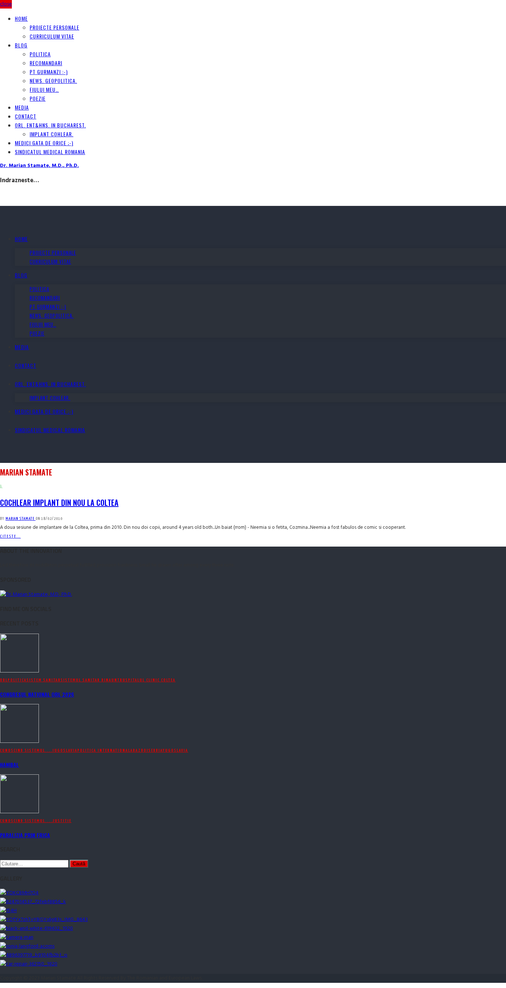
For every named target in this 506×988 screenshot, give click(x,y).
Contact (25, 116)
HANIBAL (9, 764)
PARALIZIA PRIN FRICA (25, 835)
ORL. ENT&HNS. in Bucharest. (50, 125)
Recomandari (46, 63)
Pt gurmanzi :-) (49, 72)
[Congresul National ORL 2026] (19, 671)
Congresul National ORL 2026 (37, 694)
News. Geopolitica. (53, 80)
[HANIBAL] (19, 741)
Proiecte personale (54, 27)
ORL (4, 680)
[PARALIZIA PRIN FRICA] (19, 812)
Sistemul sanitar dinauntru (93, 680)
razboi (141, 750)
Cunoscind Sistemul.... (26, 750)
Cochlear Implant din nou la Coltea (59, 502)
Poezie (38, 98)
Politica (40, 54)
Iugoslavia (65, 750)
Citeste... (10, 536)
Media (22, 107)
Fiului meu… (44, 89)
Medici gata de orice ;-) (44, 143)
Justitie (62, 821)
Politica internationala (105, 750)
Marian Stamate (21, 519)
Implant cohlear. (51, 134)
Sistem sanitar (44, 680)
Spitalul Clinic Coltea (151, 680)
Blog (21, 45)
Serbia (156, 750)
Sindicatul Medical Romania (50, 152)
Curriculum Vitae (52, 36)
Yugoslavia (175, 750)
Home (21, 18)
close (6, 4)
